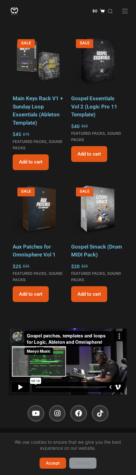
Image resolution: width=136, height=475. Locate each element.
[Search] (110, 11)
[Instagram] (57, 413)
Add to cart (30, 162)
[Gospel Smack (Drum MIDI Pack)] (97, 209)
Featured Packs (29, 141)
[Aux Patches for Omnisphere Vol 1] (39, 209)
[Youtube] (36, 413)
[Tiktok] (100, 413)
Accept (53, 463)
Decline (83, 463)
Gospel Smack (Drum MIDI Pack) (96, 251)
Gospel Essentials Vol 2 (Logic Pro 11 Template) (94, 106)
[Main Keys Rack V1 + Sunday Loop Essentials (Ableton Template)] (39, 60)
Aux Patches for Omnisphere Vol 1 (34, 251)
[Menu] (125, 11)
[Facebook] (78, 413)
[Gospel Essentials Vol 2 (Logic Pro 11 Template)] (97, 60)
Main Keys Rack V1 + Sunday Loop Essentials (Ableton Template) (38, 110)
